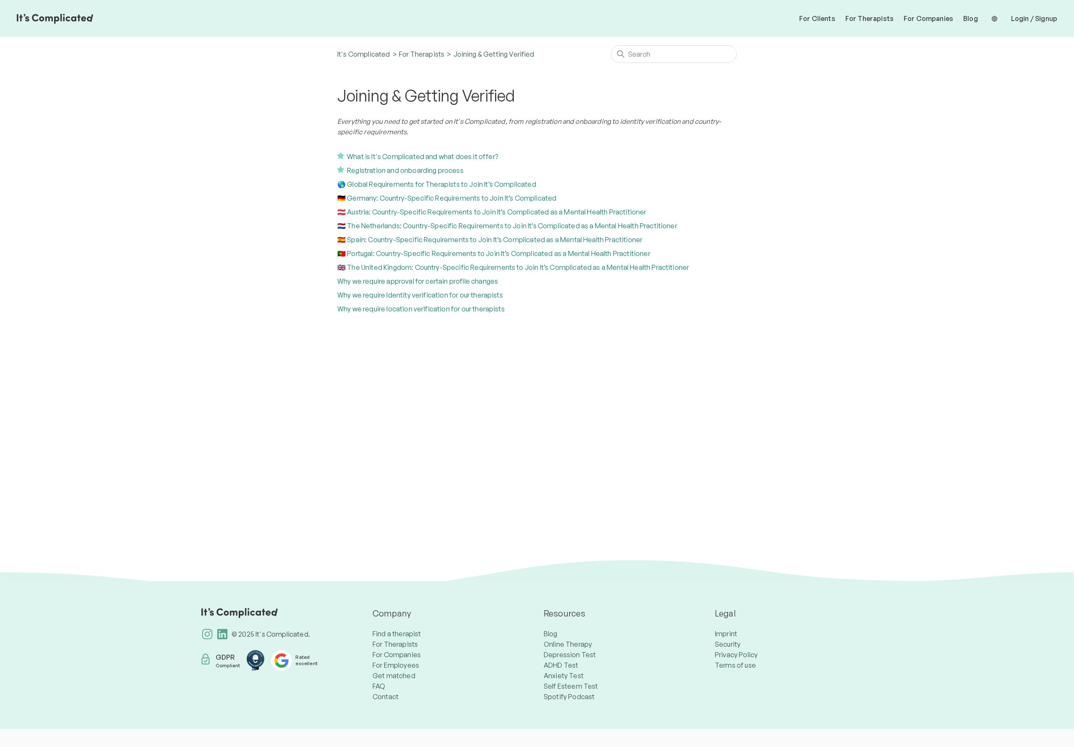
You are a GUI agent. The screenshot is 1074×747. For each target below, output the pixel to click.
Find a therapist (397, 633)
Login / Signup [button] (1034, 18)
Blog (970, 18)
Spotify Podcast (569, 696)
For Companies (928, 18)
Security (727, 644)
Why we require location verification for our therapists (421, 309)
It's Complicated (363, 54)
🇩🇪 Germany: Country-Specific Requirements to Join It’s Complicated (446, 198)
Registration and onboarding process (405, 170)
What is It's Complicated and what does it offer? (422, 156)
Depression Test (570, 654)
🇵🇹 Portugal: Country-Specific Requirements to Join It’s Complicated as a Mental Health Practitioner (493, 253)
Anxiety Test (564, 675)
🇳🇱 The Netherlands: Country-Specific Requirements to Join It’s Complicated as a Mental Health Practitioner (507, 226)
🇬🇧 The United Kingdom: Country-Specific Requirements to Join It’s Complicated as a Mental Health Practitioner (513, 267)
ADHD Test (561, 665)
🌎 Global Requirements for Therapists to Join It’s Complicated (436, 184)
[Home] (55, 18)
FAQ (379, 686)
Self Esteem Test (571, 686)
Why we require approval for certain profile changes (417, 281)
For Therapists (869, 18)
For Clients (817, 18)
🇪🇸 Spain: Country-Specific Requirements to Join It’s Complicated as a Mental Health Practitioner (489, 239)
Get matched (394, 675)
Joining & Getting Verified (494, 54)
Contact (386, 696)
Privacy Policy (736, 654)
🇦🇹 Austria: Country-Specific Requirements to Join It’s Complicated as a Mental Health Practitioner (491, 212)
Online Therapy (568, 644)
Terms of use (735, 665)
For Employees (396, 665)
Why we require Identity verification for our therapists (420, 295)
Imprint (726, 633)
